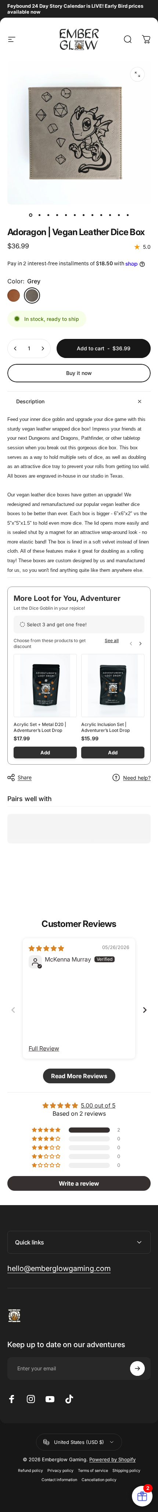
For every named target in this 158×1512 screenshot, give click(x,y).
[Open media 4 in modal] (137, 74)
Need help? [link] (137, 778)
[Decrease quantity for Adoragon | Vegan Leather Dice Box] (15, 348)
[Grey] (32, 295)
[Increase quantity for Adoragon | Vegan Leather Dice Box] (42, 348)
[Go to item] (30, 214)
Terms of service (93, 1470)
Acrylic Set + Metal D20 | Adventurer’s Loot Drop (40, 727)
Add (45, 752)
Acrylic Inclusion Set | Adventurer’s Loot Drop (105, 727)
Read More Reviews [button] (79, 1076)
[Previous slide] (13, 1010)
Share (25, 777)
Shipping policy (126, 1470)
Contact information (59, 1479)
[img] (46, 948)
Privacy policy (60, 1470)
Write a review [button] (79, 1183)
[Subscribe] (137, 1368)
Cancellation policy (99, 1479)
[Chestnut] (13, 295)
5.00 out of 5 (98, 1105)
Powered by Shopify (112, 1459)
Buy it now (79, 373)
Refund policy (30, 1470)
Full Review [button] (44, 1048)
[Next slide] (145, 1010)
